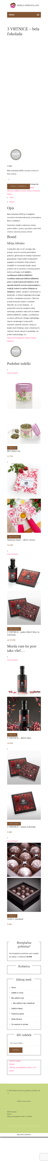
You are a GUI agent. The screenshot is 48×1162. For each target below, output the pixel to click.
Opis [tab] (11, 197)
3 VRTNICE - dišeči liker (19, 738)
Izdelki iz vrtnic (20, 191)
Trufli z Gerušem (15, 919)
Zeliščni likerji (17, 1008)
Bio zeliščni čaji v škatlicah (24, 1003)
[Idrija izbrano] (16, 155)
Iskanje (16, 1050)
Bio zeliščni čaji (17, 998)
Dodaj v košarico (18, 186)
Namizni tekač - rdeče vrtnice (21, 539)
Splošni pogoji (15, 1061)
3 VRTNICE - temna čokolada (21, 826)
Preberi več (12, 448)
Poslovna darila (17, 1014)
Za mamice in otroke (19, 1024)
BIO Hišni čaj (13, 451)
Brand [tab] (12, 202)
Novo (29, 191)
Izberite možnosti (14, 629)
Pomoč (12, 1064)
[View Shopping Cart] (40, 6)
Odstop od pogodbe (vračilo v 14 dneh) (19, 1116)
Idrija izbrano (16, 1019)
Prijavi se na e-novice (24, 1101)
